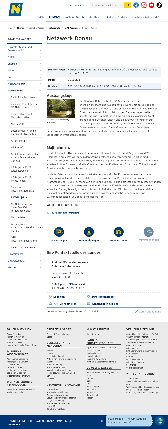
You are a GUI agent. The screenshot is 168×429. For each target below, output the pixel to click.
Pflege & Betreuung (55, 400)
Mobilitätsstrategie (134, 359)
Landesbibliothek (14, 367)
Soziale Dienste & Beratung (59, 403)
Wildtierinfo (17, 147)
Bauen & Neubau (14, 334)
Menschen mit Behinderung (59, 370)
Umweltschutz (16, 260)
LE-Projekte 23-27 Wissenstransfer (21, 169)
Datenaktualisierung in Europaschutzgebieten (24, 132)
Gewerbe (130, 384)
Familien (50, 350)
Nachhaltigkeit (16, 83)
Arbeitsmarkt (132, 378)
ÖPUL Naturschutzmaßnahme (24, 239)
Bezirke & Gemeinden (145, 16)
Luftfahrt (130, 356)
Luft (10, 77)
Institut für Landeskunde (18, 370)
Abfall (11, 56)
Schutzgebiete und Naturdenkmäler (21, 116)
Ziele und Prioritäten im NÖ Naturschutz (24, 106)
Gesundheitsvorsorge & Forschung (62, 398)
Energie (12, 63)
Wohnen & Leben (14, 342)
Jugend (50, 362)
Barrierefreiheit (20, 420)
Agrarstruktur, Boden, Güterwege (101, 347)
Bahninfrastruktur (134, 345)
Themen (54, 16)
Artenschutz (18, 140)
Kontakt (14, 424)
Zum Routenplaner (103, 296)
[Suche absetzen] (127, 5)
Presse (108, 16)
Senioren (51, 376)
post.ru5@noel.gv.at (72, 284)
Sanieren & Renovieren (17, 339)
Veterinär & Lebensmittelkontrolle (101, 362)
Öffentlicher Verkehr (135, 362)
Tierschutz (51, 378)
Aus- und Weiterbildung (17, 359)
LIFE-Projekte (71, 28)
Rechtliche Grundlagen (23, 97)
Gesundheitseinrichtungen (58, 395)
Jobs (61, 5)
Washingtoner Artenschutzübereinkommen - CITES (26, 227)
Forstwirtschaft (93, 350)
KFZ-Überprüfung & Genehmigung (141, 351)
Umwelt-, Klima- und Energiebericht (20, 48)
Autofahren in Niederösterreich (140, 342)
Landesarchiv (13, 364)
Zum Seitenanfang (149, 311)
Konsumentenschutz (56, 367)
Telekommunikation (15, 392)
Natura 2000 (18, 124)
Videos (122, 16)
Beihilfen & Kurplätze (56, 409)
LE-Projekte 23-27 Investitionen (21, 179)
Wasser (12, 267)
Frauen (50, 353)
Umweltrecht (15, 253)
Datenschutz (44, 420)
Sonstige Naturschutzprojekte (22, 189)
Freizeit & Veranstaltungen (58, 334)
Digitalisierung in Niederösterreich (22, 389)
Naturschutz (54, 28)
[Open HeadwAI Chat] (160, 421)
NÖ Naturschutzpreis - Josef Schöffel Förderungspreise (23, 207)
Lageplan (59, 296)
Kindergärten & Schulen (17, 362)
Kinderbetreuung (54, 364)
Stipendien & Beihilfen (16, 373)
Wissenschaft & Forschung (18, 376)
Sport (49, 337)
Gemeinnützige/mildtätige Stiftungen (23, 345)
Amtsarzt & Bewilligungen (58, 392)
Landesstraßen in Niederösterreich (141, 339)
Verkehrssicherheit (134, 368)
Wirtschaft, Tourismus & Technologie (142, 392)
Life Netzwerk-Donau (65, 212)
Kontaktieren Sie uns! (105, 303)
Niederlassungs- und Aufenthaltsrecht (63, 373)
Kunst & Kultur (93, 334)
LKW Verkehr (132, 353)
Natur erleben (18, 217)
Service (94, 16)
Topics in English (76, 5)
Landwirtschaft (93, 356)
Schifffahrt (131, 365)
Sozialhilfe (51, 406)
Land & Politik (74, 16)
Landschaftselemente (23, 247)
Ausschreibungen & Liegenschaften (142, 381)
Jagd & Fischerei (93, 353)
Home (40, 16)
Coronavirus (52, 389)
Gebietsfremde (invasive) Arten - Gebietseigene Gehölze (25, 157)
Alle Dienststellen (65, 303)
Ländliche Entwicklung (96, 359)
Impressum (64, 420)
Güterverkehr (132, 348)
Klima (11, 70)
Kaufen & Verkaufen (15, 337)
